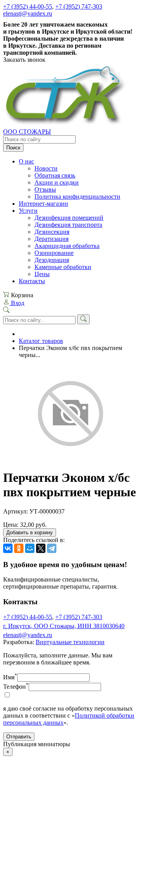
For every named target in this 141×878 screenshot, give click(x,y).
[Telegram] (51, 548)
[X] (40, 548)
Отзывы (45, 189)
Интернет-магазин (43, 203)
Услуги (28, 210)
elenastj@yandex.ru (27, 13)
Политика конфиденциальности (77, 196)
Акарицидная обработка (66, 245)
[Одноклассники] (19, 548)
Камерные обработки (62, 267)
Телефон (16, 686)
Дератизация (51, 238)
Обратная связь (54, 175)
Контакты (32, 281)
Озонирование (54, 253)
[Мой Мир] (29, 548)
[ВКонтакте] (8, 548)
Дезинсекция (51, 231)
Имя (10, 677)
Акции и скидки (56, 182)
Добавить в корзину (29, 532)
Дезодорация (51, 260)
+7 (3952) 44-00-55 (27, 6)
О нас (26, 161)
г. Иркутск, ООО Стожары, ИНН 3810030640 (64, 626)
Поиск (13, 148)
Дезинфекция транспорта (68, 224)
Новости (46, 168)
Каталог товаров (41, 341)
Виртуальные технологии (70, 642)
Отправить (18, 737)
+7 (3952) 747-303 (78, 6)
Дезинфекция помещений (68, 217)
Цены (42, 274)
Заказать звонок (24, 59)
